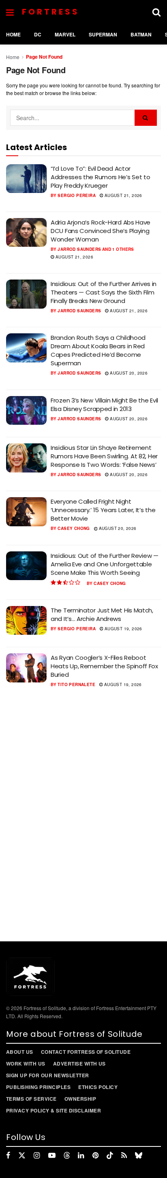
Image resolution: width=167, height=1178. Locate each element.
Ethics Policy (98, 1087)
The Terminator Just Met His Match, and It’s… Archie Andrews (102, 614)
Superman (103, 34)
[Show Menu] (10, 12)
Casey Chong (74, 528)
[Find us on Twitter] (22, 1155)
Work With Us (25, 1063)
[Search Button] (156, 12)
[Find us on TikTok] (110, 1155)
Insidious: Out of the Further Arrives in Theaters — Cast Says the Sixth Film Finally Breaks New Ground (103, 292)
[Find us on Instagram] (37, 1155)
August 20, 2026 (128, 373)
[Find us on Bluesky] (138, 1155)
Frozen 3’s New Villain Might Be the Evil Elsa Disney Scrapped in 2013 (104, 404)
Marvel (65, 34)
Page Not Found (44, 56)
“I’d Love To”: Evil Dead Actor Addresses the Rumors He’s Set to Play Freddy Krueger (100, 177)
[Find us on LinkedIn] (81, 1155)
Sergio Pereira (77, 195)
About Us (19, 1051)
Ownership (80, 1098)
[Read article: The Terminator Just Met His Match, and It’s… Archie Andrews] (26, 620)
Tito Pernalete (76, 684)
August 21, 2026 (122, 195)
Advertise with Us (79, 1063)
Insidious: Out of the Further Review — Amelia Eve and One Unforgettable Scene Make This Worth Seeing (104, 564)
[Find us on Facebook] (8, 1155)
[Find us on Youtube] (52, 1155)
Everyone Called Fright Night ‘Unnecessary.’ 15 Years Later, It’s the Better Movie (103, 510)
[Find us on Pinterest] (95, 1155)
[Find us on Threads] (67, 1155)
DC (37, 34)
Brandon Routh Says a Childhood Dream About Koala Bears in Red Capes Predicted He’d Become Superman (98, 350)
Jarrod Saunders (79, 249)
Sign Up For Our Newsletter (47, 1075)
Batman (141, 34)
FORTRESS (50, 11)
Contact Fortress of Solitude (86, 1051)
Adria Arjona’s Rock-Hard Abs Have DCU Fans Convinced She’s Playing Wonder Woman (100, 231)
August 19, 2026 (122, 628)
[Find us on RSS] (124, 1155)
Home (13, 34)
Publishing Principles (38, 1087)
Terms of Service (31, 1098)
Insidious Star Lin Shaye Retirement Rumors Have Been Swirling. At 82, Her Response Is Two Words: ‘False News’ (104, 456)
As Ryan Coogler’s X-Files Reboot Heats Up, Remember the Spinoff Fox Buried (104, 666)
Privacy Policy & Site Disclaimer (53, 1110)
